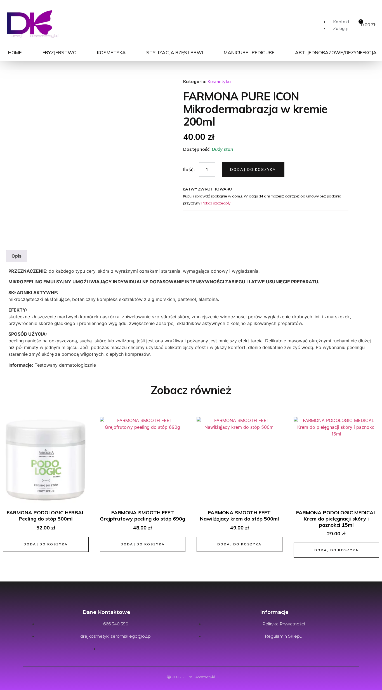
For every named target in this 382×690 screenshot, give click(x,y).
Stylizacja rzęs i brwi (174, 52)
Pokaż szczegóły (215, 203)
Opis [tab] (16, 256)
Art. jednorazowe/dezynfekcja (336, 52)
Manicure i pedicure (249, 52)
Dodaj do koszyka (253, 169)
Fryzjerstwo (60, 52)
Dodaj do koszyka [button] (45, 544)
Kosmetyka (111, 52)
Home (15, 52)
